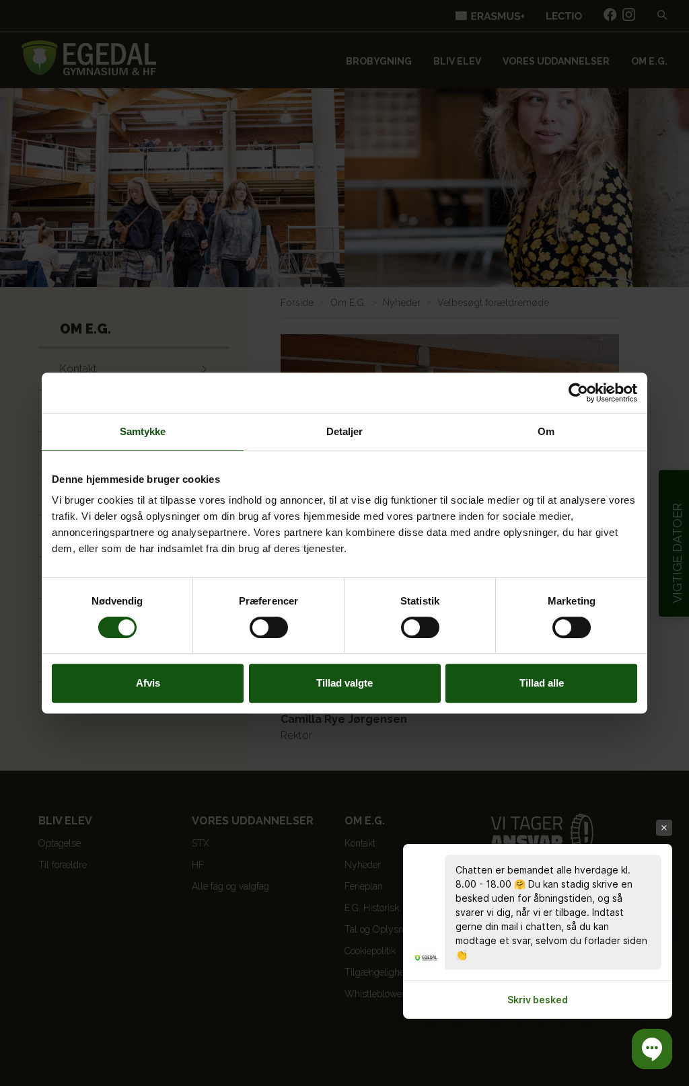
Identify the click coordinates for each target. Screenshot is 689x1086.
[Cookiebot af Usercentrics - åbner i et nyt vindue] (578, 393)
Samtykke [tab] (143, 431)
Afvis (148, 683)
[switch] (269, 627)
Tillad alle (541, 683)
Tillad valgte (344, 683)
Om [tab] (546, 431)
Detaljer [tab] (344, 431)
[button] (652, 1049)
